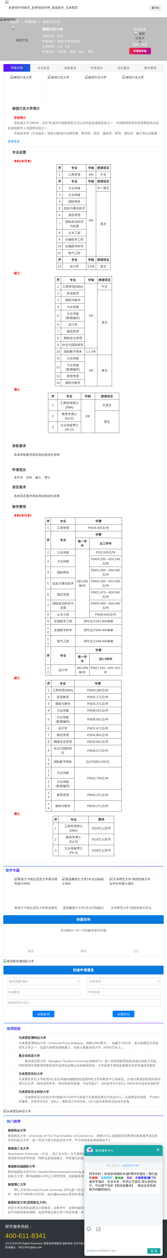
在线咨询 (43, 1014)
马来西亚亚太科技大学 (34, 1091)
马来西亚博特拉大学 (32, 1037)
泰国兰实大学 (51, 21)
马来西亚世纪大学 (31, 1073)
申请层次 (97, 68)
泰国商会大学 (17, 1130)
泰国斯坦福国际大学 (21, 1166)
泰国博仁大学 (17, 1184)
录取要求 (70, 68)
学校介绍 (17, 67)
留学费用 (150, 68)
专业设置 (43, 68)
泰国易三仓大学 (18, 1148)
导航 (156, 7)
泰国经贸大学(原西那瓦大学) (27, 1202)
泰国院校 (31, 21)
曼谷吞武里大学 (29, 1055)
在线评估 (123, 1014)
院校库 (14, 21)
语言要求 (123, 68)
